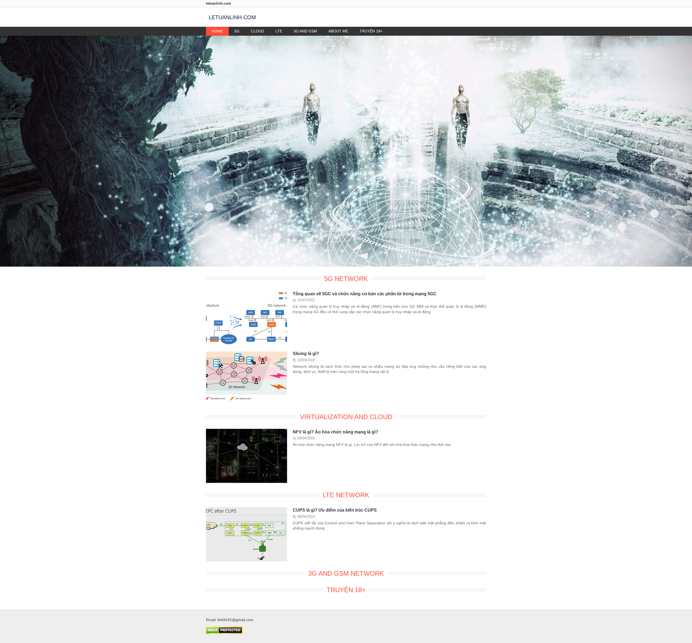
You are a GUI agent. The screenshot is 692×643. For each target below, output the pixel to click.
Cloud (257, 31)
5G (236, 31)
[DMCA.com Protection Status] (224, 633)
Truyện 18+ (371, 31)
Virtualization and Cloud (346, 416)
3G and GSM (305, 31)
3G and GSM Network (346, 573)
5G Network (346, 278)
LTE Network (346, 495)
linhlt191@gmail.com (235, 620)
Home (217, 31)
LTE (278, 31)
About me (338, 31)
